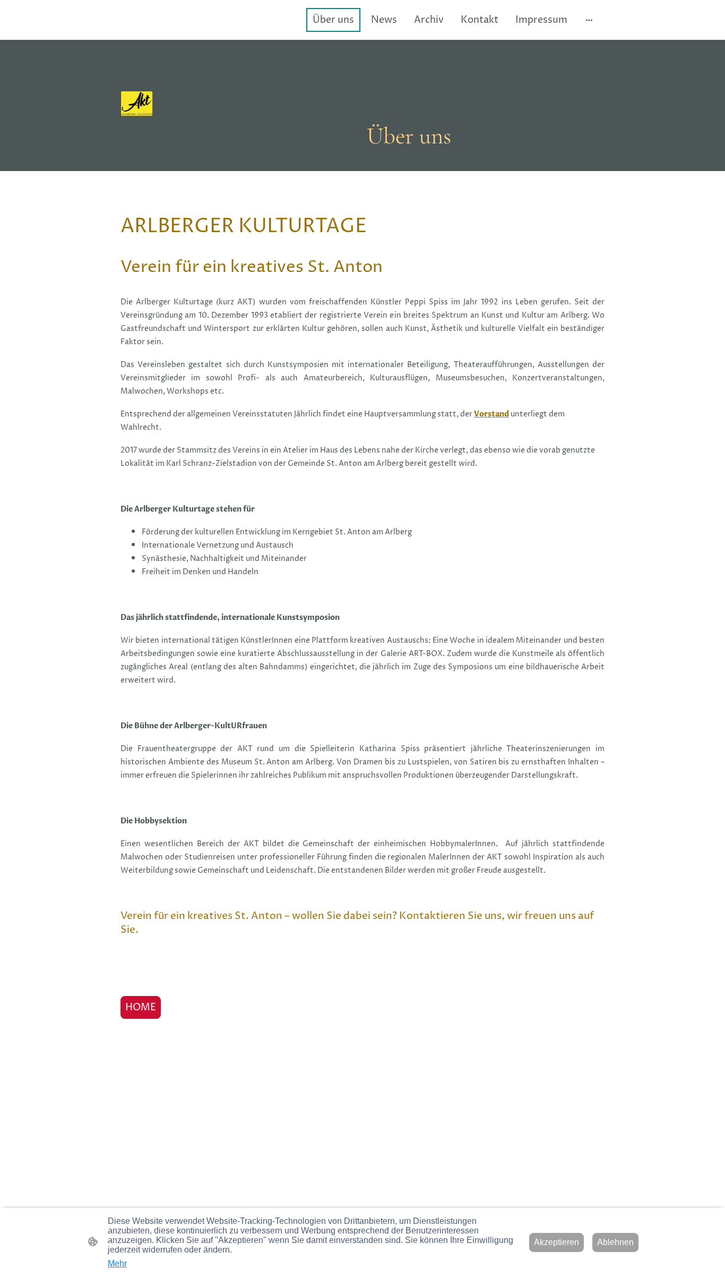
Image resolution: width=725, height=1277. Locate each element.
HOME (140, 1007)
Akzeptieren (556, 1242)
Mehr (117, 1263)
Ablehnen (615, 1242)
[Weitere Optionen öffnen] (589, 20)
